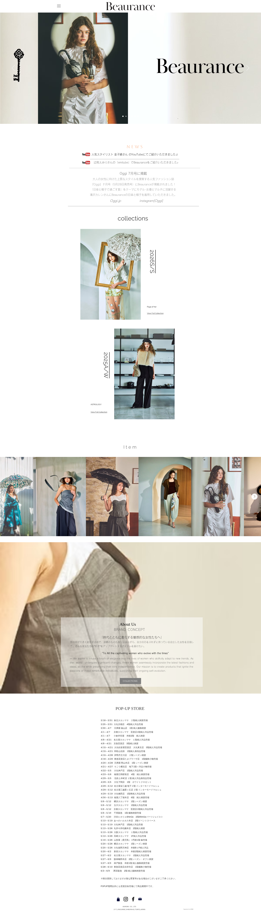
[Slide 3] (126, 116)
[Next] (247, 68)
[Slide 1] (132, 116)
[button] (58, 6)
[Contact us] (140, 899)
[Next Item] (254, 497)
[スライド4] (135, 116)
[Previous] (13, 68)
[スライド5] (123, 116)
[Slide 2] (138, 116)
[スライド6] (129, 116)
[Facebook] (133, 899)
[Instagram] (126, 899)
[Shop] (118, 899)
